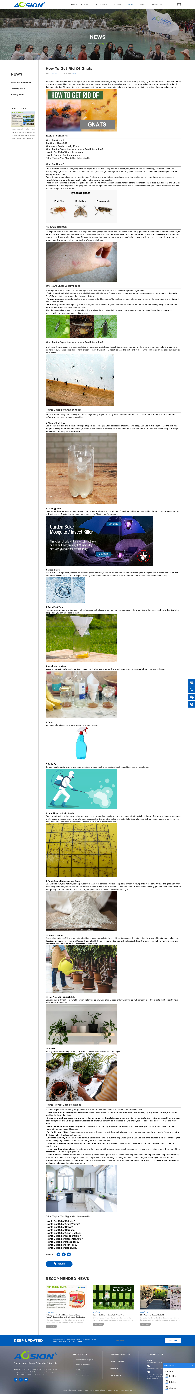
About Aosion (101, 4)
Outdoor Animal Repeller (84, 1360)
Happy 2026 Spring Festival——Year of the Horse (27, 129)
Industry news (103, 44)
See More (51, 1326)
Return (61, 1264)
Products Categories (80, 4)
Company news (18, 89)
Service (142, 4)
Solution (117, 4)
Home (89, 44)
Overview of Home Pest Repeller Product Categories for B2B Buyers (33, 135)
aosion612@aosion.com (155, 1362)
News (130, 4)
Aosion (168, 1371)
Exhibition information (21, 83)
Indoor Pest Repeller (83, 1365)
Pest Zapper (80, 1370)
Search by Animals (82, 1375)
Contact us (157, 4)
